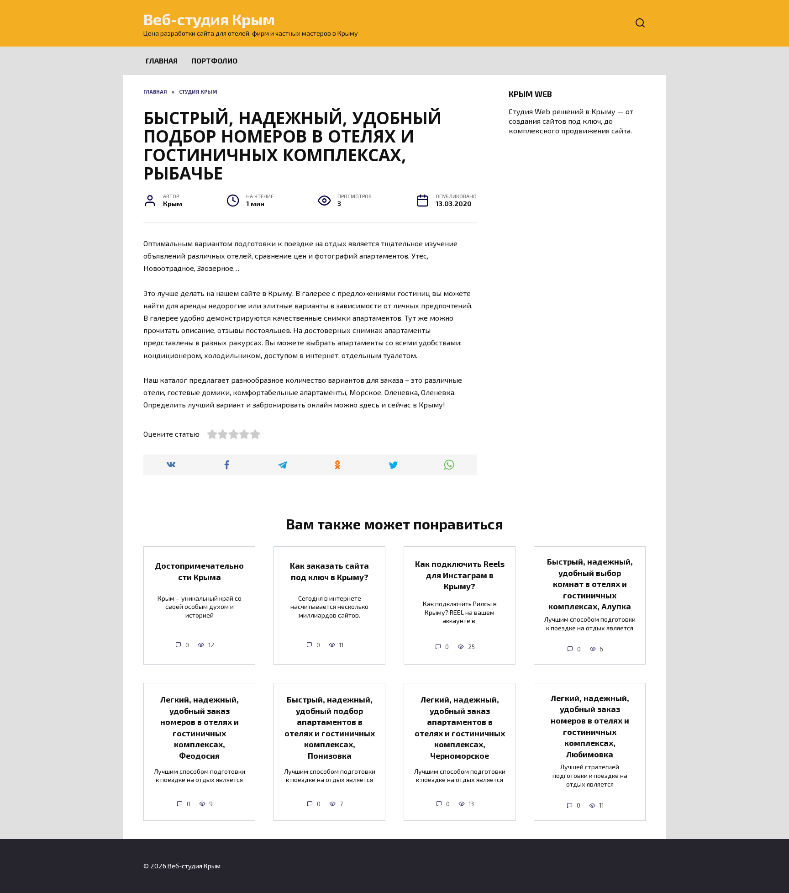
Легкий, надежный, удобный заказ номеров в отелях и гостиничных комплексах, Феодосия (199, 727)
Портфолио (214, 60)
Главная (162, 60)
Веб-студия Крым (209, 19)
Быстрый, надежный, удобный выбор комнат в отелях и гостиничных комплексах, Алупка (590, 584)
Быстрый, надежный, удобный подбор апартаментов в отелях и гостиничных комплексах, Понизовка (329, 727)
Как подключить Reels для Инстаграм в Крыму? (460, 575)
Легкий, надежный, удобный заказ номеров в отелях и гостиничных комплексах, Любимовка (590, 726)
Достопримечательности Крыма (199, 571)
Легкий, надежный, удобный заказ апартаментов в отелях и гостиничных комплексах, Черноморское (460, 727)
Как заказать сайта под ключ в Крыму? (329, 571)
